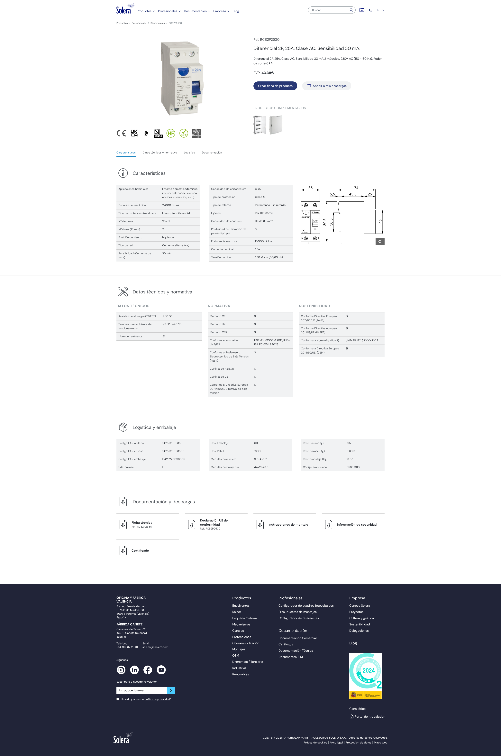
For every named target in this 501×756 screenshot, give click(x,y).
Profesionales (167, 11)
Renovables (240, 674)
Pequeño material (245, 618)
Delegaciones (359, 631)
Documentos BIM (290, 657)
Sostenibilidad (359, 624)
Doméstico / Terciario (247, 662)
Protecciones (139, 23)
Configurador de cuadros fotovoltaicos (306, 606)
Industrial (239, 668)
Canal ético (357, 709)
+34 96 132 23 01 (127, 647)
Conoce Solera (359, 606)
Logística (189, 152)
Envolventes (241, 606)
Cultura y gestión (361, 618)
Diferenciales (157, 23)
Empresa (219, 11)
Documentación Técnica (295, 651)
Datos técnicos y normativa (159, 152)
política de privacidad (157, 699)
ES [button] (379, 10)
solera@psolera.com (155, 647)
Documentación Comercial (297, 638)
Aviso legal (336, 742)
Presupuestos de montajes (297, 612)
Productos (144, 11)
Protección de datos (358, 742)
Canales (238, 631)
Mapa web (380, 742)
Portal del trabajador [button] (370, 717)
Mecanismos (241, 624)
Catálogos (285, 644)
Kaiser (236, 612)
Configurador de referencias (298, 618)
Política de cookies (315, 742)
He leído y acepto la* (146, 699)
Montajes (238, 649)
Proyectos (356, 612)
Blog (236, 11)
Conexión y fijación (245, 643)
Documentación (195, 11)
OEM (235, 655)
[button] (370, 10)
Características (126, 152)
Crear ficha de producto (275, 86)
